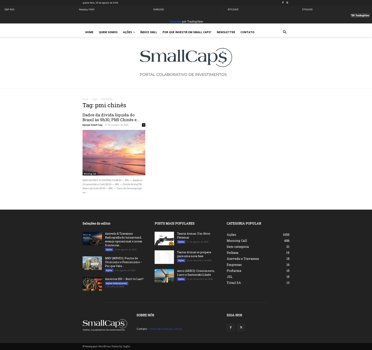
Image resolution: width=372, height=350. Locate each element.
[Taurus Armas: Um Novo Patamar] (164, 238)
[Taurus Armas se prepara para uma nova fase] (164, 257)
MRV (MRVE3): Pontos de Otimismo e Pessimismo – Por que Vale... (123, 262)
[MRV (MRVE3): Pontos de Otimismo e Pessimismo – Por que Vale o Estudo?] (92, 263)
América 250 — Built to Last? (124, 279)
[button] (284, 32)
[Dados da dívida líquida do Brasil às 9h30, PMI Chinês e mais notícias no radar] (114, 152)
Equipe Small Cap (92, 124)
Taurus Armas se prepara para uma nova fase (194, 254)
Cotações (175, 21)
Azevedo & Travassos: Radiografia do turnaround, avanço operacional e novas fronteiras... (123, 239)
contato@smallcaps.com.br (165, 329)
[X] (287, 3)
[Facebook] (283, 3)
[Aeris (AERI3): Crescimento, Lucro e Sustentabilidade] (164, 276)
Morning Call (90, 173)
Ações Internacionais (116, 283)
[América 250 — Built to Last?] (92, 284)
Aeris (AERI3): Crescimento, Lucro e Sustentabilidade (196, 273)
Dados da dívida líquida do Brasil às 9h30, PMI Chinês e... (111, 117)
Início (85, 99)
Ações (109, 249)
